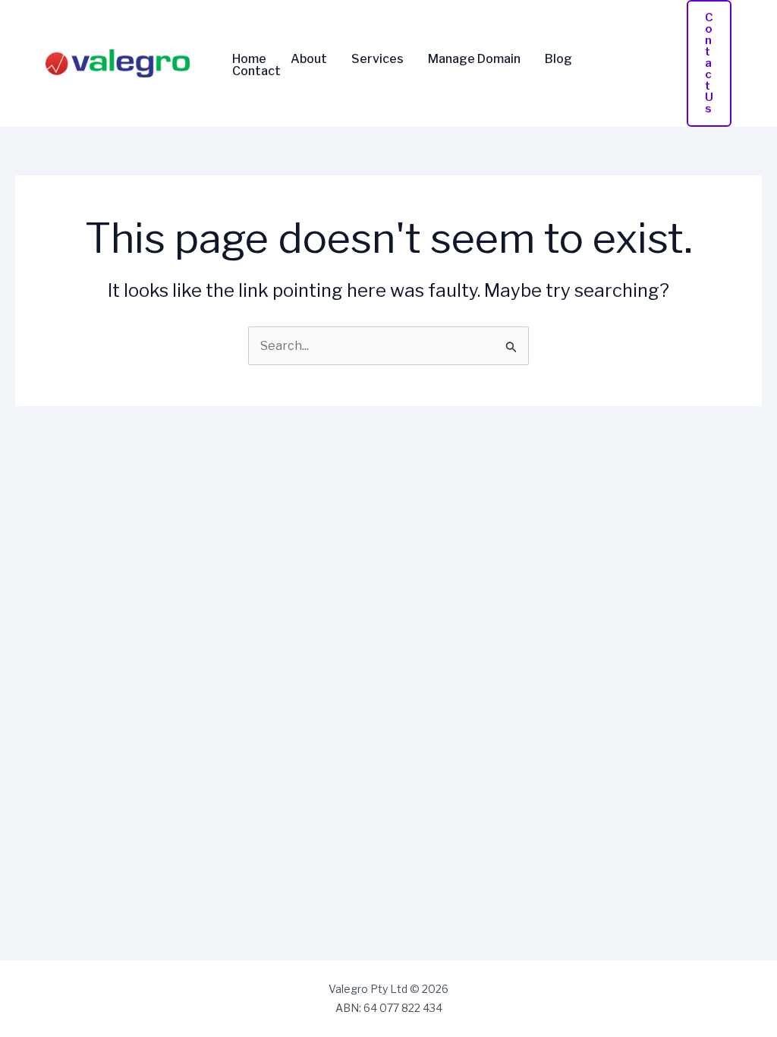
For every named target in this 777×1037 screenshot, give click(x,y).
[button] (709, 63)
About (309, 59)
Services (377, 59)
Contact (256, 71)
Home (249, 59)
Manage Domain (474, 59)
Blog (558, 59)
